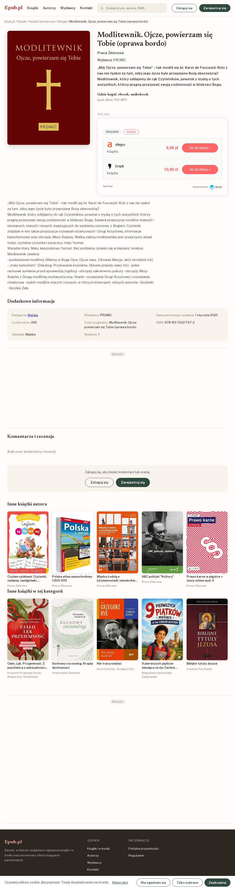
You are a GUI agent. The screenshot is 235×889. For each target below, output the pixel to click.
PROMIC (119, 60)
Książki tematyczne (42, 21)
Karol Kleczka (106, 669)
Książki (32, 8)
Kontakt (86, 8)
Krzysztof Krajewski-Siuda (24, 672)
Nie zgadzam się (153, 882)
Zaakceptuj (217, 882)
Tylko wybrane (187, 882)
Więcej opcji (120, 882)
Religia (62, 21)
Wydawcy (68, 8)
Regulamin (136, 855)
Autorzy (49, 8)
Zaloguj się (184, 8)
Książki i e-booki (98, 848)
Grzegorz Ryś (125, 669)
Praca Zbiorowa (110, 53)
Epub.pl (13, 8)
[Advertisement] (117, 391)
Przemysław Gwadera (66, 672)
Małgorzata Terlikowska (22, 676)
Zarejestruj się (214, 8)
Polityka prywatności (144, 848)
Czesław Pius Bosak (199, 669)
